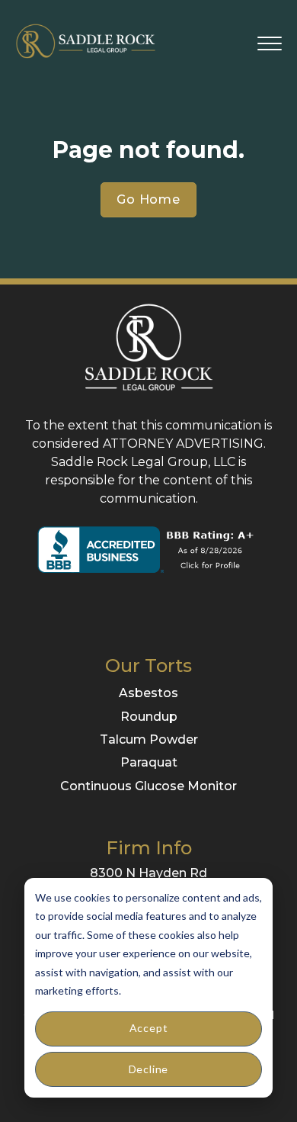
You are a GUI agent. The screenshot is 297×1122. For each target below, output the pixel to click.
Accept (148, 1027)
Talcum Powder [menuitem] (149, 739)
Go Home (148, 199)
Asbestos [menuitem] (148, 693)
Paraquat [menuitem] (148, 762)
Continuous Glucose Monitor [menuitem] (148, 786)
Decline (149, 1069)
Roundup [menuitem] (148, 716)
